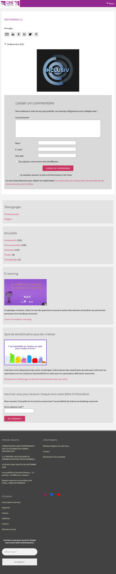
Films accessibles (12, 245)
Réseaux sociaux (9, 529)
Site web (19, 155)
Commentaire (22, 117)
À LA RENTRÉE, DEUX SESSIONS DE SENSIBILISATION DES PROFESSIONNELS (18, 457)
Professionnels (11, 214)
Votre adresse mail (14, 406)
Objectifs (6, 507)
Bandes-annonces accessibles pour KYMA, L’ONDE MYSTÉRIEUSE (17, 481)
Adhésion (6, 518)
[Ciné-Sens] (10, 4)
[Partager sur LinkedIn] (13, 34)
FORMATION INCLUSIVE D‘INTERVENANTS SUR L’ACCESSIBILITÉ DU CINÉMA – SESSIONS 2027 (18, 448)
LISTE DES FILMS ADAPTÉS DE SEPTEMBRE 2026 (19, 465)
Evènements (10, 240)
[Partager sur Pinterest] (36, 34)
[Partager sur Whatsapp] (24, 34)
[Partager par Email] (7, 34)
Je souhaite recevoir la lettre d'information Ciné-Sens (46, 174)
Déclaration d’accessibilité (54, 457)
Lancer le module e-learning (17, 319)
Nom (18, 143)
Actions (5, 513)
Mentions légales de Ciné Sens (56, 446)
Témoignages (11, 259)
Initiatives (9, 249)
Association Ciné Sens (11, 502)
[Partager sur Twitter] (30, 34)
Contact (46, 451)
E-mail (19, 149)
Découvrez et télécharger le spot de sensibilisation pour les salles (36, 379)
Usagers (8, 219)
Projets (7, 254)
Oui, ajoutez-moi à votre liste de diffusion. (38, 161)
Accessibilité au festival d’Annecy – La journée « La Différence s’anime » (18, 473)
